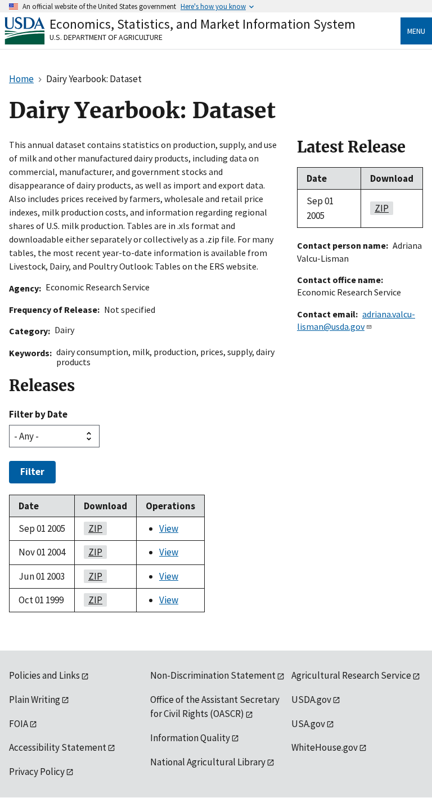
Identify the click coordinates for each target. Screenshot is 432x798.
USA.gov (308, 724)
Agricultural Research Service (351, 675)
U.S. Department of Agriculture (106, 37)
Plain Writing (34, 699)
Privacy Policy (37, 771)
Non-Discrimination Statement (213, 675)
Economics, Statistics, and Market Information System (203, 24)
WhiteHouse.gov (324, 747)
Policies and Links (44, 675)
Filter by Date (38, 414)
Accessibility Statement (57, 747)
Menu (416, 31)
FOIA (18, 724)
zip (93, 528)
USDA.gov (311, 699)
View (168, 528)
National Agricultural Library (208, 762)
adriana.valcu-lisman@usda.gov (356, 320)
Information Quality (190, 738)
